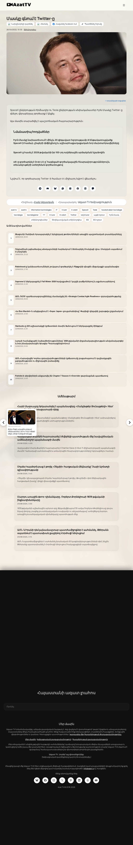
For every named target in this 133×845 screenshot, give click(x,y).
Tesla (95, 210)
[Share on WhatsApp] (63, 188)
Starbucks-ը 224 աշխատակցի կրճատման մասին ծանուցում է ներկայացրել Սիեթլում (59, 326)
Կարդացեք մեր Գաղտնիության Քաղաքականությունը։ (95, 734)
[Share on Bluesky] (55, 188)
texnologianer (32, 215)
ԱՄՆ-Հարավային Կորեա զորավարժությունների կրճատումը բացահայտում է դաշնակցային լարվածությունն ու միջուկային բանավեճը (63, 359)
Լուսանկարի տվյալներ (116, 101)
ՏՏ (87, 220)
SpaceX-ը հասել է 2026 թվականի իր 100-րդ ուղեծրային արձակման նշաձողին (59, 152)
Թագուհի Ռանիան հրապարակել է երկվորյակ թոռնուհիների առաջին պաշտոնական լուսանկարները (68, 234)
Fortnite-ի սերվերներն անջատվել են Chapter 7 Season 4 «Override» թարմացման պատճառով (61, 376)
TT (44, 215)
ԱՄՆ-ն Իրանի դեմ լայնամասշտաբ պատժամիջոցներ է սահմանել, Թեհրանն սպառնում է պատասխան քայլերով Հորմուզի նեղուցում (62, 531)
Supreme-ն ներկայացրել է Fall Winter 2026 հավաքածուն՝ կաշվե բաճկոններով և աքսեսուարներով (65, 281)
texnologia (18, 215)
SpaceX (85, 210)
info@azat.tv (89, 768)
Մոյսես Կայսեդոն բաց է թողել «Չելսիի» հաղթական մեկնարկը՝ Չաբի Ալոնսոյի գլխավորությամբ (63, 468)
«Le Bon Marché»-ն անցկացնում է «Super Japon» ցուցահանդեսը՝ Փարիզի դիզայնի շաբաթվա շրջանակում (69, 311)
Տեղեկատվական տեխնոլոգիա (67, 220)
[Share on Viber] (93, 188)
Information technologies (41, 210)
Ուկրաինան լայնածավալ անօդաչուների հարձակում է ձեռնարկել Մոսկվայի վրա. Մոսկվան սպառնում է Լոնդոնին (68, 250)
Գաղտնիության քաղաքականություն (90, 739)
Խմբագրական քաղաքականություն (54, 739)
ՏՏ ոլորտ (97, 220)
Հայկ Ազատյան (44, 202)
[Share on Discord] (48, 188)
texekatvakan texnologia (111, 210)
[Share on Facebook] (78, 188)
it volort (74, 210)
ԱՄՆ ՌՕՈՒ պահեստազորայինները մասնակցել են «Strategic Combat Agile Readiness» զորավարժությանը (68, 296)
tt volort (62, 215)
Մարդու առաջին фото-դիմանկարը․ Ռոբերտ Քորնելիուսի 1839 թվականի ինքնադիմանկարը (61, 498)
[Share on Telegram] (40, 188)
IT (56, 210)
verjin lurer (85, 215)
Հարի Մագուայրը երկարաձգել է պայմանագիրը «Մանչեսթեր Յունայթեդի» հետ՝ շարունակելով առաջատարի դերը (65, 408)
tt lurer (52, 215)
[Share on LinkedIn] (85, 188)
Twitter (73, 215)
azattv (23, 210)
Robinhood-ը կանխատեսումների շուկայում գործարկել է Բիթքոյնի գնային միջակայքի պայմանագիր (67, 266)
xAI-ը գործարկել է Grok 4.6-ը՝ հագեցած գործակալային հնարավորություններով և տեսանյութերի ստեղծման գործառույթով (61, 163)
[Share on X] (70, 188)
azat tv (14, 210)
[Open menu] (124, 5)
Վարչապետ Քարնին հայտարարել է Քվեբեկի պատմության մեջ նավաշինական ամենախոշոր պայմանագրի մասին (65, 438)
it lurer (64, 210)
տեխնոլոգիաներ (39, 220)
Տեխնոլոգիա (30, 29)
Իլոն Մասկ (114, 215)
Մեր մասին (30, 739)
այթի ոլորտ (99, 215)
